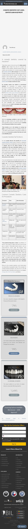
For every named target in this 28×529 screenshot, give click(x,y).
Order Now (14, 310)
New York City (9, 271)
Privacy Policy (9, 517)
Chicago (3, 271)
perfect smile (5, 81)
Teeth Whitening (5, 461)
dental (12, 51)
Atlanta (13, 271)
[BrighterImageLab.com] (11, 4)
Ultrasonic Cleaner (5, 463)
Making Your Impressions (6, 483)
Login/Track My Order (6, 474)
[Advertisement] (14, 30)
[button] (1, 4)
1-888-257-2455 (7, 507)
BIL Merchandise (5, 465)
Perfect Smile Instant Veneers (12, 92)
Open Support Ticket (5, 476)
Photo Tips (3, 481)
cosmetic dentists (7, 71)
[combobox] (3, 435)
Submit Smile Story (5, 485)
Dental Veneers (4, 457)
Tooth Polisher (4, 459)
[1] (5, 166)
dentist (15, 51)
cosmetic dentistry (7, 51)
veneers (19, 51)
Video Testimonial (5, 487)
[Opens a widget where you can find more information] (22, 526)
